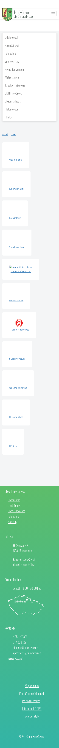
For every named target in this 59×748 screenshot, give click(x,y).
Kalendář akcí (12, 45)
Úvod (5, 134)
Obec (13, 134)
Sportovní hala (12, 61)
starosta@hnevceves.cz (25, 647)
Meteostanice (12, 77)
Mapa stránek (32, 685)
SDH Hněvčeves (13, 93)
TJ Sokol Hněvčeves (15, 85)
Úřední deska (14, 505)
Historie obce (11, 109)
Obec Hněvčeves (16, 511)
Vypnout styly (32, 716)
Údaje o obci (11, 37)
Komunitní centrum (15, 69)
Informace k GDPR (31, 708)
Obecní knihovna (13, 101)
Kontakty (12, 521)
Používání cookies (31, 701)
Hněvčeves (22, 12)
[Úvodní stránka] (7, 14)
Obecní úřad (14, 500)
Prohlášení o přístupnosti (31, 693)
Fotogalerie (10, 53)
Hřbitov (8, 117)
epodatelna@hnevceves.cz (27, 653)
